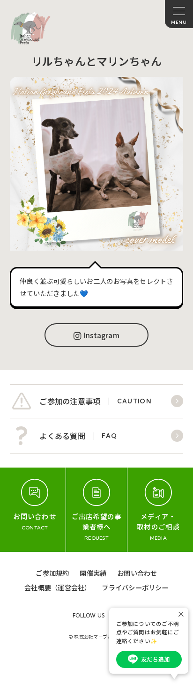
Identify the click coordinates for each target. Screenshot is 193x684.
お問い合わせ (137, 573)
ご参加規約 (52, 573)
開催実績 (93, 573)
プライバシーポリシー (135, 587)
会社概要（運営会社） (57, 587)
